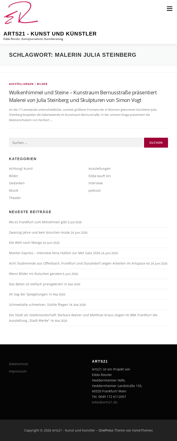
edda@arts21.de (104, 402)
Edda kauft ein (99, 176)
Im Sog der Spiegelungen (28, 294)
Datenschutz (18, 364)
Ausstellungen (21, 84)
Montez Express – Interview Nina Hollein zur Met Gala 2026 (54, 253)
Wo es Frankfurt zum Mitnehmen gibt (38, 222)
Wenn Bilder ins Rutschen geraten (35, 273)
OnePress (106, 430)
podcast (94, 190)
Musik (13, 190)
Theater (15, 198)
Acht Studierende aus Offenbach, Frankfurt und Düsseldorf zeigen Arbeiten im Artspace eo (79, 263)
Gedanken (17, 183)
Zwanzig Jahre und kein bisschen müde (39, 232)
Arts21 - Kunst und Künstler (50, 34)
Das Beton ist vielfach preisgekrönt (36, 284)
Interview (95, 183)
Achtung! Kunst (21, 168)
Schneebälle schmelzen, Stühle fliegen (38, 304)
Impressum (18, 371)
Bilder (42, 84)
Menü (169, 8)
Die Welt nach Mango (25, 242)
